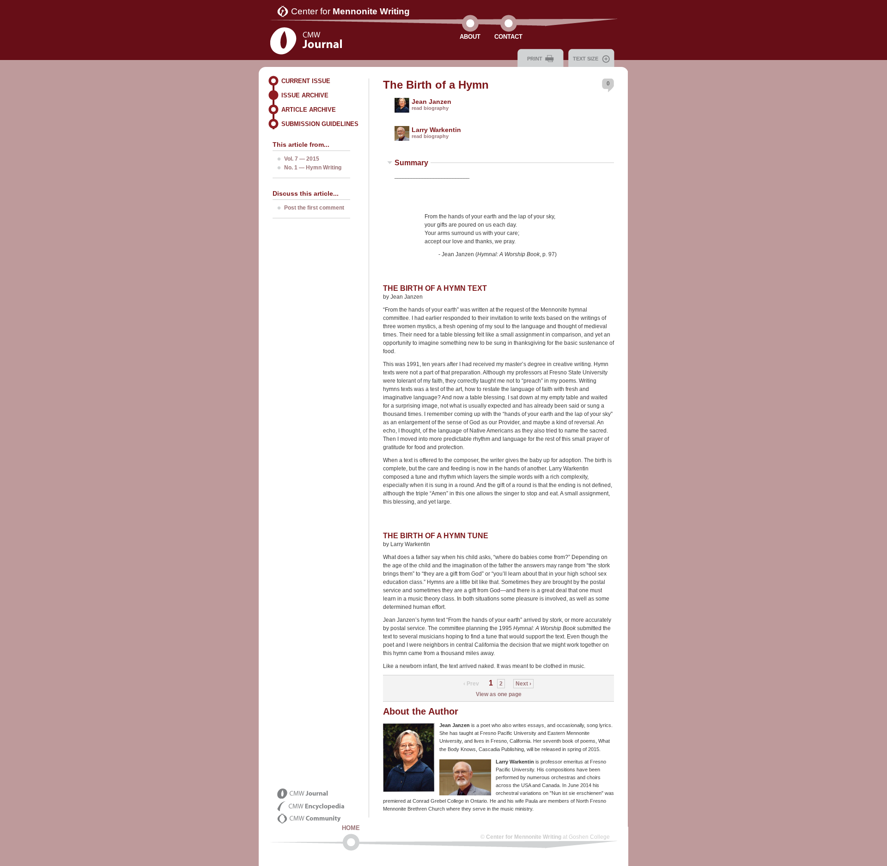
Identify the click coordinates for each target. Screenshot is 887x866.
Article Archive (308, 109)
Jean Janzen (431, 101)
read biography (430, 108)
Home (351, 827)
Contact (508, 36)
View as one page (499, 694)
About (470, 36)
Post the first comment (314, 207)
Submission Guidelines (319, 123)
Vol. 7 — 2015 (301, 159)
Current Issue (305, 81)
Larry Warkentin (436, 129)
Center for (350, 11)
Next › (523, 683)
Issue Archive (304, 95)
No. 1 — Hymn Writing (312, 167)
